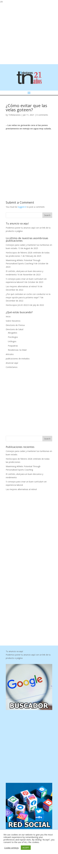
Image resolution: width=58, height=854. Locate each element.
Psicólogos (13, 337)
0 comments (42, 115)
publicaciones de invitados (18, 358)
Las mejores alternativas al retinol (21, 286)
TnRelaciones (14, 115)
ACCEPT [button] (26, 847)
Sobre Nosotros (13, 320)
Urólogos (12, 341)
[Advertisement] (29, 33)
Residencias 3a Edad (17, 350)
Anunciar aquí (12, 363)
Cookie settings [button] (11, 847)
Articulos (10, 354)
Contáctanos (11, 367)
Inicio (8, 316)
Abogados (12, 332)
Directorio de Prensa (15, 325)
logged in (22, 207)
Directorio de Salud (14, 329)
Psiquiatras (13, 345)
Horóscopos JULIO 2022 (17, 305)
